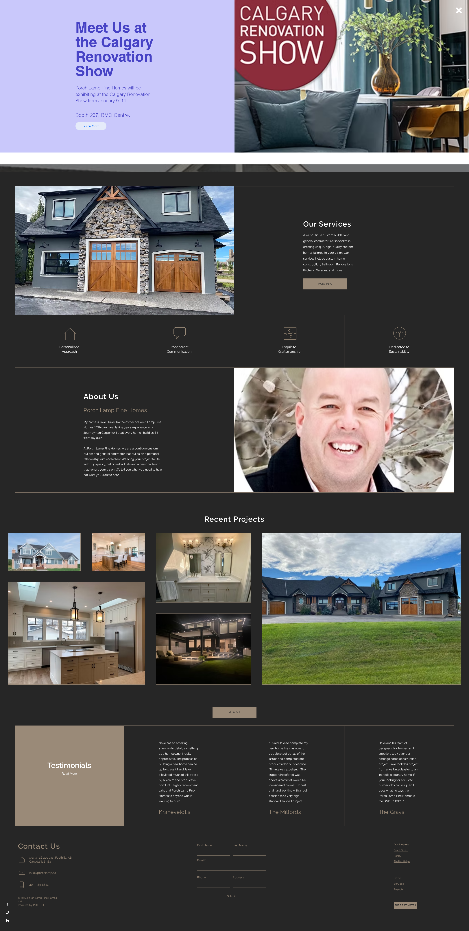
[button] (459, 10)
